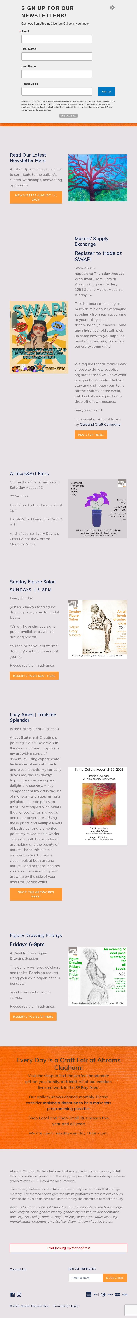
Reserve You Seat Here (33, 1016)
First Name (28, 48)
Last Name (28, 66)
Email (25, 31)
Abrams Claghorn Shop (35, 1306)
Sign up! (106, 91)
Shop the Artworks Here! (36, 894)
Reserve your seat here (34, 675)
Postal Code (29, 83)
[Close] (112, 7)
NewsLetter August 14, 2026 (36, 197)
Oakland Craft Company (100, 424)
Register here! (91, 434)
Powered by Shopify (66, 1306)
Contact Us (18, 1269)
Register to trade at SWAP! (98, 256)
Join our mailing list (82, 1268)
